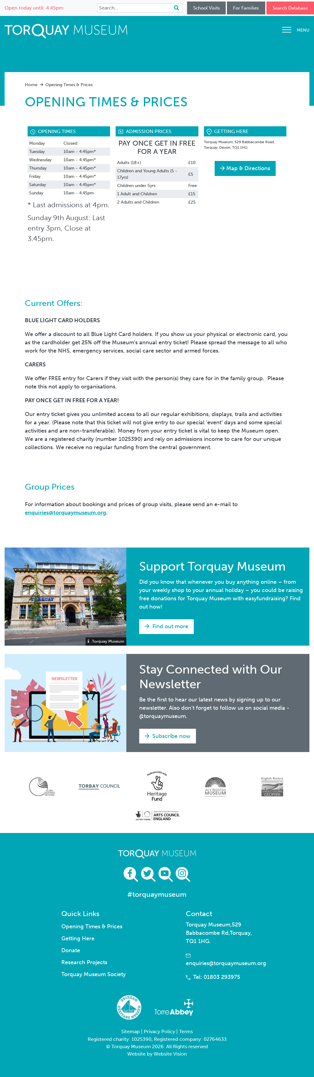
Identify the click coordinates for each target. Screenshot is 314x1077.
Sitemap (130, 1031)
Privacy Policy (159, 1031)
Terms (186, 1031)
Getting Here (77, 938)
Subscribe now (170, 736)
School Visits (206, 8)
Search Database (290, 8)
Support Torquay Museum (212, 566)
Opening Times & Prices (91, 926)
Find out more (169, 626)
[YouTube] (166, 874)
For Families (246, 8)
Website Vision (170, 1054)
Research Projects (84, 962)
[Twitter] (148, 874)
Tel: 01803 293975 (216, 977)
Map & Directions (248, 168)
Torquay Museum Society (93, 974)
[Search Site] (176, 7)
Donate (70, 950)
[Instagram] (183, 874)
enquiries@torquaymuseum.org (65, 512)
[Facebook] (131, 874)
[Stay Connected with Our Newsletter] (65, 703)
